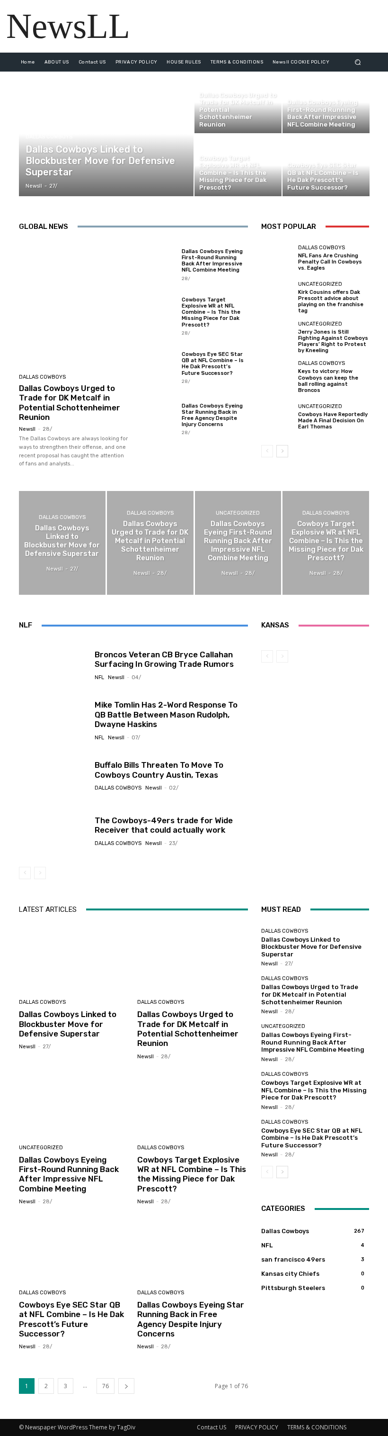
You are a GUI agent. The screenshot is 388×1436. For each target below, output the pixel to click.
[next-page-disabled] (40, 873)
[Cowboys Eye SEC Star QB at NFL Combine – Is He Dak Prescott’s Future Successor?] (326, 165)
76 (105, 1386)
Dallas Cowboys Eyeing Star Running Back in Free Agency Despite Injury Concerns (212, 415)
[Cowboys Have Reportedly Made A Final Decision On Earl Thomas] (277, 416)
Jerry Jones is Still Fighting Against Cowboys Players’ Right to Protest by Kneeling (333, 341)
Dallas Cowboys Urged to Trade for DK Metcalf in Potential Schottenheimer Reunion (69, 402)
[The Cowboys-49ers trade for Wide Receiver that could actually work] (53, 831)
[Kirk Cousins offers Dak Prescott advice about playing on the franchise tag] (277, 298)
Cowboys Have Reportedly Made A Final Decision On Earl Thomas (333, 420)
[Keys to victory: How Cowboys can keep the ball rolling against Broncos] (277, 377)
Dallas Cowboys (49, 137)
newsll (27, 429)
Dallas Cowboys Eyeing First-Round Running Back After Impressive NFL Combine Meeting (212, 260)
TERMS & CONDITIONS (316, 1427)
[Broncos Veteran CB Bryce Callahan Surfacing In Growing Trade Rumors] (53, 665)
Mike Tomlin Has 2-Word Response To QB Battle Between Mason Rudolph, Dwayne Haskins (166, 714)
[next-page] (282, 451)
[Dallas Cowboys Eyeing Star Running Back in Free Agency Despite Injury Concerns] (156, 418)
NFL (99, 677)
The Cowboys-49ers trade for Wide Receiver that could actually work (164, 825)
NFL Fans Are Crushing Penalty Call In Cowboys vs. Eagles (330, 262)
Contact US (211, 1427)
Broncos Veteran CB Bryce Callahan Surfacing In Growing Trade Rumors (164, 659)
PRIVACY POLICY (256, 1427)
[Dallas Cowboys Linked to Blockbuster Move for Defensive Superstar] (106, 134)
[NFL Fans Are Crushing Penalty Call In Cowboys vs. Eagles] (277, 258)
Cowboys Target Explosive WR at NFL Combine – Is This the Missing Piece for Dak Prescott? (211, 312)
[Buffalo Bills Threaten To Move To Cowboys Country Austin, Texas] (53, 775)
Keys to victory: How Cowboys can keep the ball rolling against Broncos (328, 380)
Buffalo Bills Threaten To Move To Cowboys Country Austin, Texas (159, 769)
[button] (358, 62)
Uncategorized (320, 284)
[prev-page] (267, 451)
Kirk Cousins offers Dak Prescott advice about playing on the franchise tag (330, 301)
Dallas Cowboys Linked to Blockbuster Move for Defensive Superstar (67, 1023)
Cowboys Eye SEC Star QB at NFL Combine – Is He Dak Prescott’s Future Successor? (213, 363)
